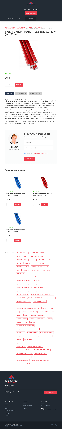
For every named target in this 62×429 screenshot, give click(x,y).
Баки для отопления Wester (23, 301)
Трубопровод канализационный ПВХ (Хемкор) (28, 280)
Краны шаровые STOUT (23, 360)
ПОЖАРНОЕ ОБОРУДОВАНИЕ (24, 297)
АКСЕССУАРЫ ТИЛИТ (22, 259)
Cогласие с (37, 153)
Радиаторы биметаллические (37, 318)
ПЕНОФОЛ (49, 259)
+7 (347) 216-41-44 (31, 9)
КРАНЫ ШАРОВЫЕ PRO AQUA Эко (40, 360)
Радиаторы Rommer (22, 318)
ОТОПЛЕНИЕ (38, 297)
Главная (10, 18)
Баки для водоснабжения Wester (43, 336)
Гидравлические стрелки (40, 301)
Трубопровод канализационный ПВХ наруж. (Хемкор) (30, 291)
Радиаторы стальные (22, 322)
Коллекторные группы (40, 353)
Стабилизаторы (44, 329)
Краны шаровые (38, 356)
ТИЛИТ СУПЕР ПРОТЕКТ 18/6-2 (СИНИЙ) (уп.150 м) (16, 194)
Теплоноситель (20, 332)
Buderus (24, 311)
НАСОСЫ (26, 270)
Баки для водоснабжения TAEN (24, 336)
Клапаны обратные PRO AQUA (24, 353)
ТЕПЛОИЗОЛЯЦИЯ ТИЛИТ (36, 256)
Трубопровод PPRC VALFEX (35, 346)
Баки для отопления (50, 297)
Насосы (25, 408)
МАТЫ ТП (41, 259)
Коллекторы (37, 304)
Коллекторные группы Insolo (24, 356)
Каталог (31, 18)
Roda (25, 315)
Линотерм (33, 259)
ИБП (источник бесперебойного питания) (27, 329)
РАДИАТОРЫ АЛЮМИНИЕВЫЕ (37, 315)
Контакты (7, 415)
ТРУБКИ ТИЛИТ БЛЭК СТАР (40, 263)
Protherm (19, 315)
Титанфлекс (27, 263)
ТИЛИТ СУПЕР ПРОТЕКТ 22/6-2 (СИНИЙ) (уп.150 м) (16, 230)
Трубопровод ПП (21, 346)
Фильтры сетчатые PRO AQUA (24, 363)
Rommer (49, 318)
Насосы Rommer (36, 270)
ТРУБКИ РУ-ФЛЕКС (21, 256)
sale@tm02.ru (46, 405)
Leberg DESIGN (33, 311)
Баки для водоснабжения (46, 332)
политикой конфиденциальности (40, 153)
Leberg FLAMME (44, 311)
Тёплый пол (44, 343)
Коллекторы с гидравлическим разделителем (28, 308)
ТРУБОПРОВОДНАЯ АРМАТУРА (42, 349)
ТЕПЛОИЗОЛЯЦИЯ (21, 252)
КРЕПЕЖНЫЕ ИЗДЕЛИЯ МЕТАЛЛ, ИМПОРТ (42, 294)
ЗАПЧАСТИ (45, 308)
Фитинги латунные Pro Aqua (24, 349)
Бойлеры (19, 339)
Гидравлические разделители (24, 304)
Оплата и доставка (10, 410)
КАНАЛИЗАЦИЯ (20, 273)
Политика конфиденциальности (12, 425)
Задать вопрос (31, 13)
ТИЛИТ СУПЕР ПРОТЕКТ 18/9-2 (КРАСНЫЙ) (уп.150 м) (42, 194)
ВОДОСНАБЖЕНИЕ (32, 332)
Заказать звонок (50, 392)
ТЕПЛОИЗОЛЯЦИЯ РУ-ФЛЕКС (36, 252)
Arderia (52, 308)
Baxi (18, 311)
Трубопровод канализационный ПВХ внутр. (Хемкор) (30, 284)
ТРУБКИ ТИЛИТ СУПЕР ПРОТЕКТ (40, 266)
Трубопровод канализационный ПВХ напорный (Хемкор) (31, 287)
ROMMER (32, 322)
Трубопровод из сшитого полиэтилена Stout (27, 343)
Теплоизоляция (27, 405)
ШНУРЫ (19, 270)
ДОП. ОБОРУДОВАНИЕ (22, 294)
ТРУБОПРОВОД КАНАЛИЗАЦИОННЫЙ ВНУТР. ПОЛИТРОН (31, 277)
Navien (52, 311)
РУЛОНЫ (19, 263)
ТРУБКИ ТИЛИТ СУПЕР (23, 266)
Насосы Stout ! (46, 270)
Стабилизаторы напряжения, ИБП (25, 325)
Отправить (29, 158)
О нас (20, 18)
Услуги (7, 413)
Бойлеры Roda (28, 339)
